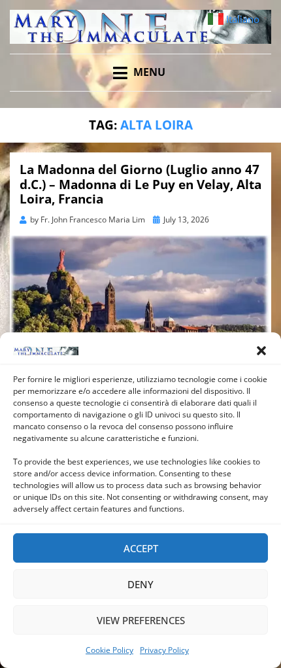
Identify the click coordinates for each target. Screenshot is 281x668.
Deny (140, 584)
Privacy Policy (164, 650)
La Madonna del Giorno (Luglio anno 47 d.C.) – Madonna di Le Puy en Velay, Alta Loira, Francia (140, 184)
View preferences (141, 620)
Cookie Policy (109, 650)
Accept (141, 548)
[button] (261, 350)
